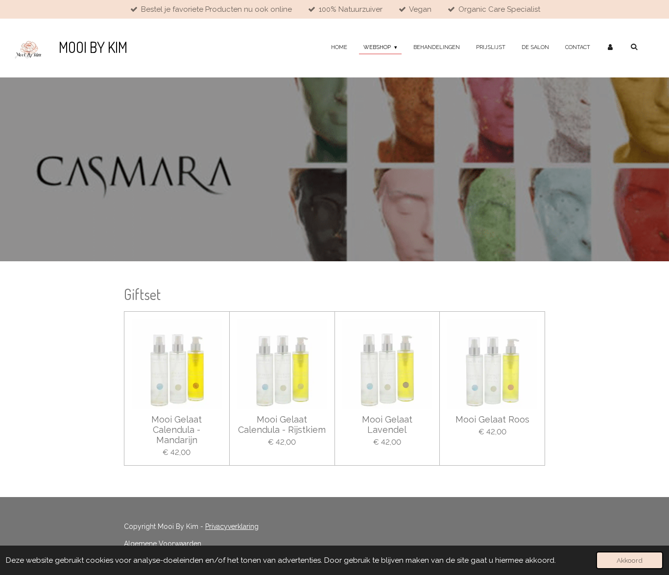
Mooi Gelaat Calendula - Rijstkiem (282, 424)
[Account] (610, 47)
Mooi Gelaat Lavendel (387, 424)
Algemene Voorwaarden (162, 544)
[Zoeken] (634, 46)
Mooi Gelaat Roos (492, 419)
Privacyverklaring (232, 526)
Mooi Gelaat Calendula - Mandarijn (176, 429)
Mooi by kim (93, 47)
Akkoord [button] (630, 560)
